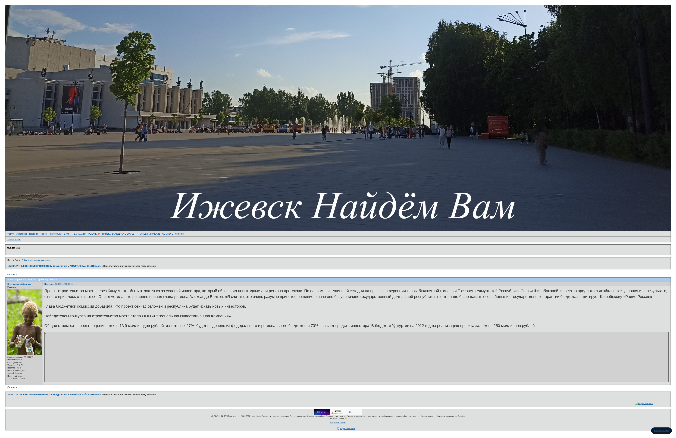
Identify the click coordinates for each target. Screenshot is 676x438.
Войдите (25, 260)
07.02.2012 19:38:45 (64, 284)
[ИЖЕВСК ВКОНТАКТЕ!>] (354, 414)
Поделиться (49, 284)
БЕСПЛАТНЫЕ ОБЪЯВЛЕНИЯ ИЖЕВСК (30, 266)
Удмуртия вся (60, 266)
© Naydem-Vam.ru (338, 423)
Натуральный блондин (19, 284)
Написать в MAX (661, 431)
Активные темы (14, 240)
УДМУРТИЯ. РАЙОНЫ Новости (85, 266)
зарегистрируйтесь (42, 260)
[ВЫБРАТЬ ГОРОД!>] (338, 414)
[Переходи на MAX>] (322, 414)
